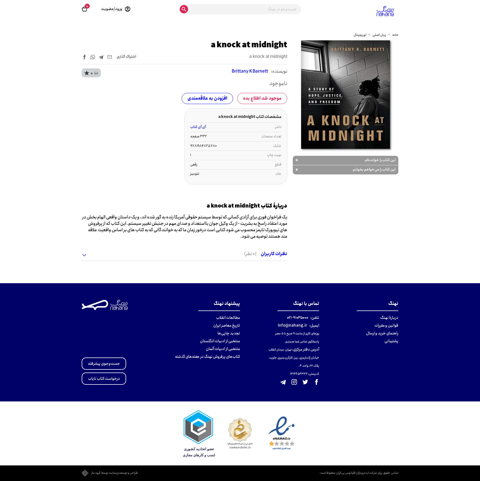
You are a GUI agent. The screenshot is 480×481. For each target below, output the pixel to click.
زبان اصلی (379, 35)
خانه (395, 35)
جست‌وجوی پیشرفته (104, 364)
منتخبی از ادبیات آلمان (223, 349)
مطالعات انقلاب (228, 318)
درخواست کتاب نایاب (104, 379)
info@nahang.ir (292, 325)
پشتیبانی (391, 341)
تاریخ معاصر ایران (226, 325)
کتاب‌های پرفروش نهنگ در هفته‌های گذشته (207, 357)
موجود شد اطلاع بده (262, 98)
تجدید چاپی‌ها (229, 333)
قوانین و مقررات (386, 325)
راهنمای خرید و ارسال (382, 333)
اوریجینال (360, 35)
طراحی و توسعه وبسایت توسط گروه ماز (114, 473)
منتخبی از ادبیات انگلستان (220, 341)
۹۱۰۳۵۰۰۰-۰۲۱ (297, 318)
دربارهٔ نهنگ (389, 318)
